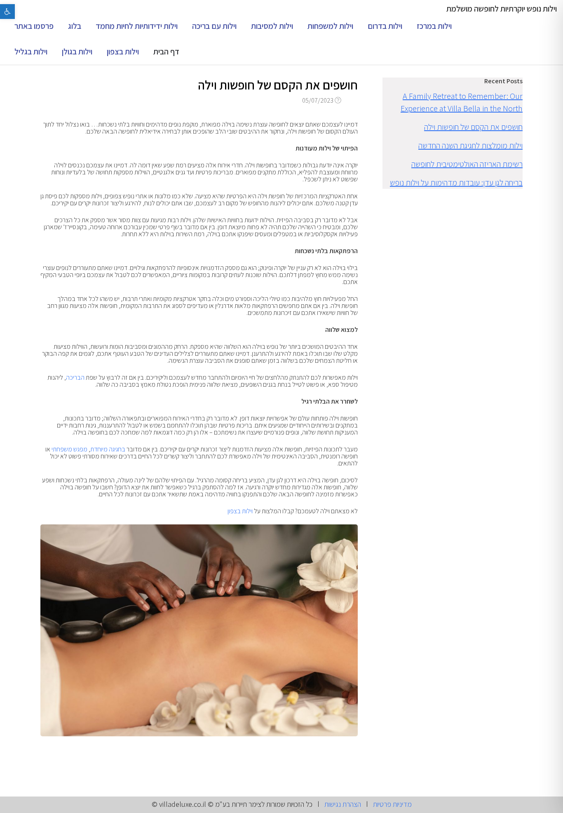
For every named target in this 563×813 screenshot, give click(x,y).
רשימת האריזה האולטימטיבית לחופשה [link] (467, 164)
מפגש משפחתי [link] (69, 449)
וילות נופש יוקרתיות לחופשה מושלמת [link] (501, 8)
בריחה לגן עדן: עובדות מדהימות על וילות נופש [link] (456, 182)
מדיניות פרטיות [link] (392, 804)
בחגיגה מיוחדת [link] (107, 449)
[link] (7, 11)
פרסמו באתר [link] (34, 26)
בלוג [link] (74, 26)
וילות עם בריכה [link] (214, 26)
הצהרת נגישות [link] (342, 804)
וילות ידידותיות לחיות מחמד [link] (137, 26)
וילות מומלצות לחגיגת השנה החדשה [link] (470, 145)
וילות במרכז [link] (434, 26)
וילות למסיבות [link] (272, 26)
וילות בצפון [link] (123, 51)
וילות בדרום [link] (385, 26)
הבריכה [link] (75, 377)
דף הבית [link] (166, 51)
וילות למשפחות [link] (330, 26)
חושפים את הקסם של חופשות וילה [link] (473, 127)
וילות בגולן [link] (77, 51)
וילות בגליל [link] (30, 51)
